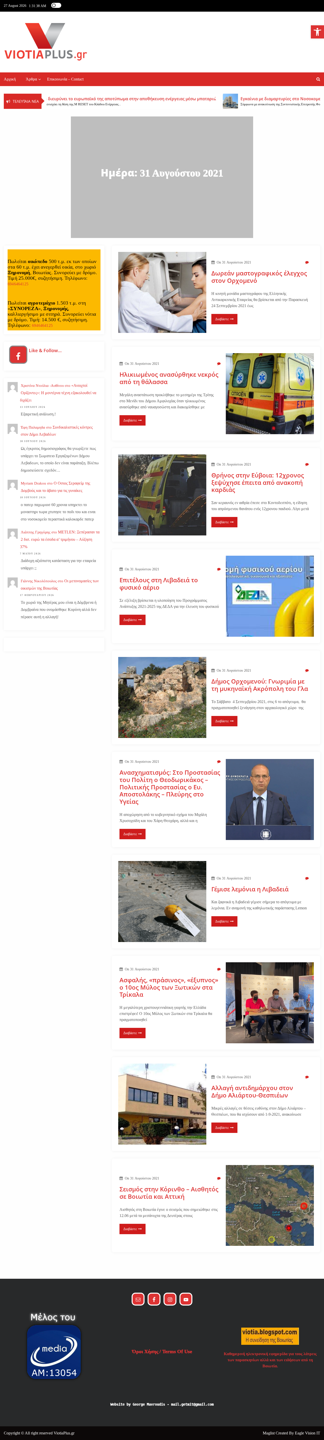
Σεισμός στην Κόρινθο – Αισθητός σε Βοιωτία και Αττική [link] (168, 1193)
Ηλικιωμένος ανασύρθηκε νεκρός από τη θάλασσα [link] (168, 378)
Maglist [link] (269, 1433)
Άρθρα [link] (31, 79)
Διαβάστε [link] (222, 319)
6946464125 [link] (18, 284)
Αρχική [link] (10, 79)
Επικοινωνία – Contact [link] (65, 79)
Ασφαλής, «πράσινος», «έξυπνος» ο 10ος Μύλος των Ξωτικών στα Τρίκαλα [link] (168, 987)
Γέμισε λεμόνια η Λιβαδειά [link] (250, 889)
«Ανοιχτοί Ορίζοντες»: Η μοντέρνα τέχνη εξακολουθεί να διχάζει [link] (58, 392)
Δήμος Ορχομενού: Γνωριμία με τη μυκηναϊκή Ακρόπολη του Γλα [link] (259, 685)
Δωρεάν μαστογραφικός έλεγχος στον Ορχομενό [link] (259, 277)
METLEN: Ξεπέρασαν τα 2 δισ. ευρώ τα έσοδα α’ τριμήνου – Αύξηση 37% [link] (59, 539)
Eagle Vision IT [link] (307, 1433)
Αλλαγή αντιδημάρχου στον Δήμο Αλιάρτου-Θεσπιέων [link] (252, 1091)
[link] (317, 31)
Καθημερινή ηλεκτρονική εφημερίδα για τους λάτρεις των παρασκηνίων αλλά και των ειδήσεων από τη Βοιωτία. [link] (270, 1360)
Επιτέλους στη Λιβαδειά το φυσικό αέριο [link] (158, 583)
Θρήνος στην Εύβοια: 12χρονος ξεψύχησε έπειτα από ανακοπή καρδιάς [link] (257, 482)
